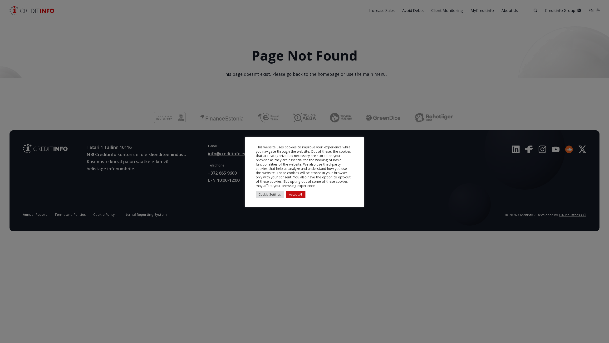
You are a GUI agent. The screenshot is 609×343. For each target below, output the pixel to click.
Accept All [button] (296, 194)
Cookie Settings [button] (270, 194)
